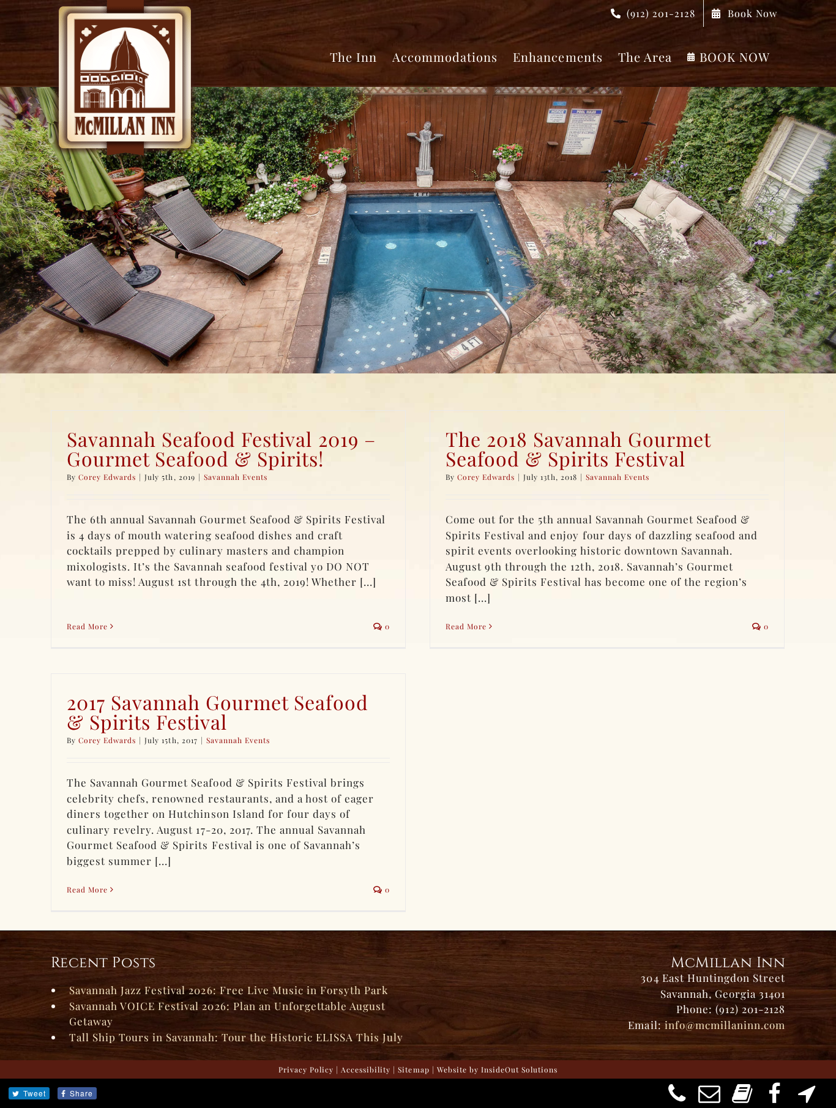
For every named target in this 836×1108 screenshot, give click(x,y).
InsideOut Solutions (519, 1069)
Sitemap (413, 1069)
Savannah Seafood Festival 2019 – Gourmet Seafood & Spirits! (221, 448)
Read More (87, 626)
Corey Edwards (107, 477)
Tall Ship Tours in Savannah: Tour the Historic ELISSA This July (236, 1037)
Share (81, 1093)
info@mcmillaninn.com (725, 1024)
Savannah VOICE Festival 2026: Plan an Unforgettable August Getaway (227, 1013)
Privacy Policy (306, 1069)
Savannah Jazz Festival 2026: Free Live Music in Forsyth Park (228, 990)
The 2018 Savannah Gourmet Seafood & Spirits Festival (578, 448)
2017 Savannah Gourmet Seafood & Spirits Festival (217, 712)
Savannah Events (235, 477)
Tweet (34, 1093)
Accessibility (365, 1069)
